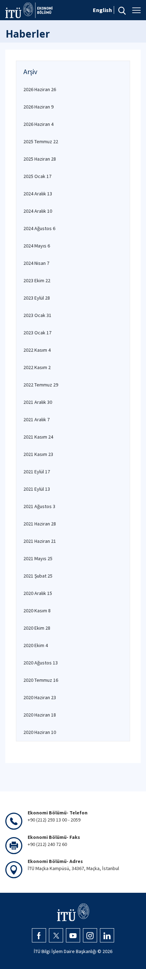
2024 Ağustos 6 (39, 228)
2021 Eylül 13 (36, 489)
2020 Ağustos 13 (40, 662)
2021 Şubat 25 (37, 576)
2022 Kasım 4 (37, 350)
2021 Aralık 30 (37, 402)
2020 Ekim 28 (36, 628)
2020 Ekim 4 (35, 645)
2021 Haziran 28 (39, 523)
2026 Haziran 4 (38, 124)
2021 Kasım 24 (38, 437)
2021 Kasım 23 (38, 454)
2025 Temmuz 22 (40, 141)
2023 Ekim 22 (36, 280)
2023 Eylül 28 (36, 298)
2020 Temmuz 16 (40, 680)
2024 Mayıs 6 (36, 246)
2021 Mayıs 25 (37, 558)
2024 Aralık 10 (37, 211)
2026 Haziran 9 (38, 107)
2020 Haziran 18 (39, 715)
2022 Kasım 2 (37, 367)
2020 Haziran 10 (39, 732)
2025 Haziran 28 (39, 159)
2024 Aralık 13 (37, 193)
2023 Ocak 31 (37, 315)
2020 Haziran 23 (39, 697)
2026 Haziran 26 (39, 89)
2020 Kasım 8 (37, 610)
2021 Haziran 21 (39, 541)
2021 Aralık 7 (36, 419)
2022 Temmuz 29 (40, 385)
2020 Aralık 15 (37, 593)
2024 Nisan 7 (36, 263)
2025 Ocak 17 (37, 176)
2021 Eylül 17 (36, 471)
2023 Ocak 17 (37, 332)
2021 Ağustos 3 (39, 506)
